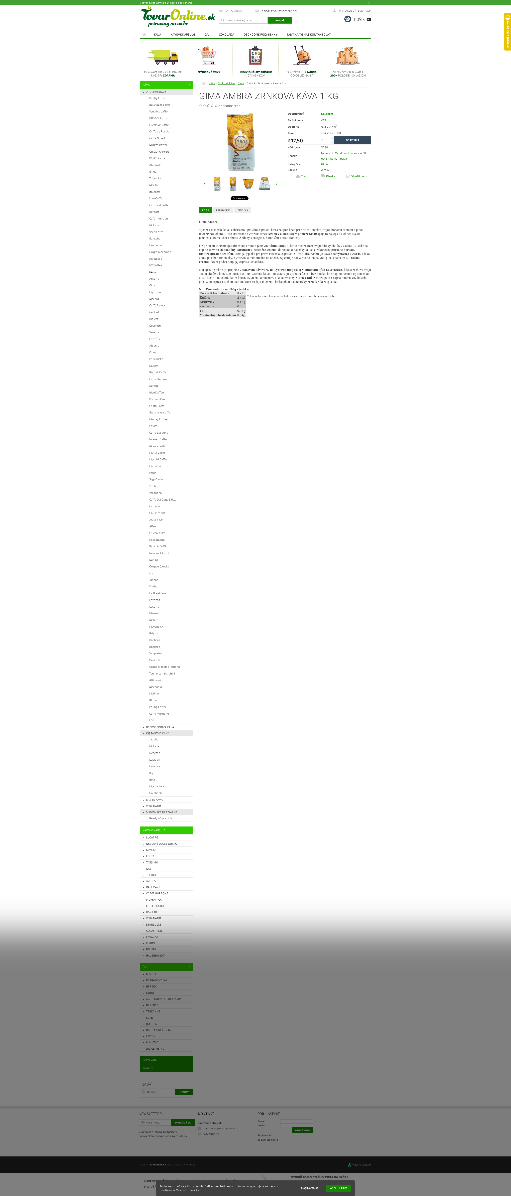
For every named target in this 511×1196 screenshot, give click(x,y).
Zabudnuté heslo (267, 1139)
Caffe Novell (157, 138)
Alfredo (154, 526)
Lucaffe (152, 837)
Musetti (154, 365)
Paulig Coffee (157, 706)
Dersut (153, 385)
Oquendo (155, 292)
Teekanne (153, 1011)
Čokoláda (226, 34)
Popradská (156, 359)
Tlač (304, 176)
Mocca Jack (156, 786)
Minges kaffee (158, 144)
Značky (148, 1068)
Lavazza (154, 599)
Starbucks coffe (159, 412)
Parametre (223, 210)
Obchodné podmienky (260, 34)
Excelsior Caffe (159, 124)
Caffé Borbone (157, 893)
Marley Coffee (158, 419)
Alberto (154, 345)
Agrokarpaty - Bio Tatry (164, 998)
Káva (157, 34)
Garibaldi (155, 312)
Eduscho (154, 238)
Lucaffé (154, 606)
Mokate (154, 225)
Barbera (154, 640)
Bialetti (154, 318)
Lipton (151, 1036)
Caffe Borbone (158, 432)
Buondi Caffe (157, 372)
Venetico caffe (158, 111)
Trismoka (155, 178)
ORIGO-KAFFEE (159, 151)
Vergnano (155, 492)
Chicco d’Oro (157, 532)
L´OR (151, 720)
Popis (205, 210)
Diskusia (243, 210)
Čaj (207, 34)
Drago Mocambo (160, 251)
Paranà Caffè (157, 546)
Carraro (154, 506)
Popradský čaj (156, 980)
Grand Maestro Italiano (164, 666)
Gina (152, 285)
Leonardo (155, 245)
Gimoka (151, 849)
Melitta (153, 620)
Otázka (330, 176)
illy (151, 573)
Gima (152, 272)
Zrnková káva (156, 92)
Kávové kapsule (183, 34)
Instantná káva (157, 733)
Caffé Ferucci (157, 305)
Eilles (152, 171)
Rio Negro (155, 258)
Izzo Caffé (155, 198)
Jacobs (153, 579)
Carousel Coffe (158, 205)
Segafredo (156, 479)
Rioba (153, 700)
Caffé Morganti (159, 713)
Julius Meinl (156, 519)
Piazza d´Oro (157, 399)
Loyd (149, 1017)
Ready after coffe (160, 818)
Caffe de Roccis (159, 131)
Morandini (156, 686)
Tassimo (152, 862)
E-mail (261, 1121)
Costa (150, 856)
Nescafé (154, 752)
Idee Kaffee (156, 392)
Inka (152, 779)
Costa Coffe (156, 405)
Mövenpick (156, 626)
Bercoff (154, 211)
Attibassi (155, 680)
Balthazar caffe (159, 104)
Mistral (152, 974)
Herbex (151, 986)
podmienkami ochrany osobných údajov (163, 1135)
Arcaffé (154, 278)
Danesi (153, 559)
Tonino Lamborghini (162, 673)
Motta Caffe (157, 452)
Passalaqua (157, 539)
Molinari (154, 693)
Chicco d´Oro (155, 905)
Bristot (153, 633)
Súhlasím (340, 1188)
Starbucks (154, 924)
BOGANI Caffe (158, 118)
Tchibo (153, 486)
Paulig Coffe (157, 98)
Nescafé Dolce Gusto (161, 843)
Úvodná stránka (144, 34)
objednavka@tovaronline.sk (219, 1128)
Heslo (261, 1125)
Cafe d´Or (155, 339)
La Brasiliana (157, 593)
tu (197, 1190)
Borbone (152, 1023)
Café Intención (158, 218)
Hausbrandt (157, 513)
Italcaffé (154, 191)
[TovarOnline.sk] (178, 16)
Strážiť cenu (359, 176)
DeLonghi (155, 325)
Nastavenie (309, 1188)
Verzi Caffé (156, 231)
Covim (153, 425)
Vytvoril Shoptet (361, 1164)
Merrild (154, 298)
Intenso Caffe (158, 439)
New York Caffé (159, 553)
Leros (150, 992)
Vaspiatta (155, 653)
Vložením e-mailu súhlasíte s (163, 1133)
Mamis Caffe (157, 446)
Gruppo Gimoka (159, 566)
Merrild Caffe (157, 459)
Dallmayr (155, 466)
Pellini (153, 472)
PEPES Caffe (157, 158)
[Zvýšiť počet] (332, 138)
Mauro (153, 613)
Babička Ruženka (158, 1030)
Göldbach (155, 793)
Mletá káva (154, 799)
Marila (153, 185)
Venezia (154, 332)
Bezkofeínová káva (160, 727)
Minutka (152, 1042)
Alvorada (155, 165)
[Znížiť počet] (332, 142)
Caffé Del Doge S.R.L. (162, 499)
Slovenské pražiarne (161, 812)
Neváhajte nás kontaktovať (309, 34)
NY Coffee (155, 265)
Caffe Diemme (158, 379)
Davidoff (154, 660)
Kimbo (153, 586)
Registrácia (364, 10)
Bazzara (154, 646)
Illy (151, 773)
